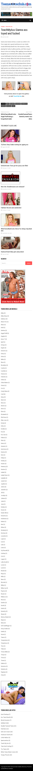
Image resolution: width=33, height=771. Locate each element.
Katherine (4, 518)
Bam (11, 768)
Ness (2, 579)
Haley (2, 458)
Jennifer (3, 490)
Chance (3, 374)
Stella (2, 631)
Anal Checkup (5, 714)
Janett (3, 481)
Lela (2, 545)
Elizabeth (3, 414)
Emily (2, 423)
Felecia (3, 437)
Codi (2, 394)
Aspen (2, 348)
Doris (2, 408)
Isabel (2, 472)
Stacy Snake (4, 628)
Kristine (3, 533)
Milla (2, 576)
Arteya (3, 345)
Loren (2, 565)
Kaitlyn (3, 507)
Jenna (2, 487)
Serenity (3, 611)
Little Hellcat (4, 737)
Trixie (2, 660)
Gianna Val (24, 103)
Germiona (4, 449)
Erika (2, 426)
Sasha (2, 608)
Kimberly (3, 530)
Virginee (3, 672)
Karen (2, 510)
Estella (3, 429)
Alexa (2, 324)
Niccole (3, 582)
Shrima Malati (5, 617)
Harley (3, 461)
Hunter (3, 469)
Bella (2, 359)
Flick (2, 440)
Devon (3, 406)
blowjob (18, 103)
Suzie (2, 634)
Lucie (2, 568)
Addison (3, 319)
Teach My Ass (8, 26)
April (2, 342)
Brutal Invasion (5, 720)
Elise (2, 411)
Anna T (3, 339)
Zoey (2, 675)
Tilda (2, 649)
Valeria (3, 663)
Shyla (2, 620)
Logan (3, 559)
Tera (2, 646)
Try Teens (4, 749)
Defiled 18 (4, 723)
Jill (2, 492)
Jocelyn (3, 495)
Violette (3, 669)
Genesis (3, 446)
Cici (2, 388)
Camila (3, 368)
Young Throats (5, 755)
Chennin (3, 377)
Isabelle (3, 478)
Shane (2, 614)
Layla (2, 539)
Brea (2, 362)
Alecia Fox (4, 322)
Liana (2, 547)
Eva (2, 432)
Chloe (2, 379)
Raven (2, 594)
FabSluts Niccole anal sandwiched (11, 208)
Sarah (2, 605)
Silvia (2, 623)
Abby (2, 313)
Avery (2, 353)
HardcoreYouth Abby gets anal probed (12, 252)
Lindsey (3, 553)
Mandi (2, 571)
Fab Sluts (3, 729)
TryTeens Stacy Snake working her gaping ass (14, 145)
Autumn (3, 351)
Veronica (3, 666)
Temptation (4, 640)
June (2, 504)
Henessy (3, 466)
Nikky (2, 585)
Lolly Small (4, 562)
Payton (3, 591)
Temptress (4, 643)
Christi (3, 385)
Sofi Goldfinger (5, 626)
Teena (2, 637)
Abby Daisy (4, 316)
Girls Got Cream (5, 732)
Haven (3, 463)
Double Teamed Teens (7, 726)
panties (3, 106)
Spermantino (4, 740)
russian (9, 106)
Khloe (2, 527)
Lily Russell (4, 550)
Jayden (3, 484)
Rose (2, 600)
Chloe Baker (4, 382)
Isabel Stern (4, 475)
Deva (2, 403)
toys (13, 106)
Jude (2, 501)
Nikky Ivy (3, 588)
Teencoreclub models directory (18, 766)
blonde (12, 103)
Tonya (2, 655)
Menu (5, 20)
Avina (2, 356)
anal (8, 103)
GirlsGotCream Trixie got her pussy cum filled (14, 166)
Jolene (3, 498)
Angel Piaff (4, 333)
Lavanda (3, 536)
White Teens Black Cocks (8, 752)
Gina (2, 455)
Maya (2, 573)
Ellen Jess (4, 420)
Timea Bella (4, 652)
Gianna (3, 26)
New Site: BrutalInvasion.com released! (12, 187)
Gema (2, 443)
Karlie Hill (3, 513)
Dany (2, 397)
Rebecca (3, 597)
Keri (2, 524)
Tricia (2, 657)
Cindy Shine (4, 391)
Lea (2, 542)
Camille (3, 371)
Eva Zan (3, 434)
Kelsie (2, 521)
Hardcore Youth (5, 734)
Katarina (3, 516)
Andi (2, 327)
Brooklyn (3, 365)
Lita (2, 556)
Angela (3, 336)
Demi (2, 400)
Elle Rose (3, 417)
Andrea (3, 330)
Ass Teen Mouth (5, 717)
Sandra (3, 602)
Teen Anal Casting (6, 746)
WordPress (5, 768)
